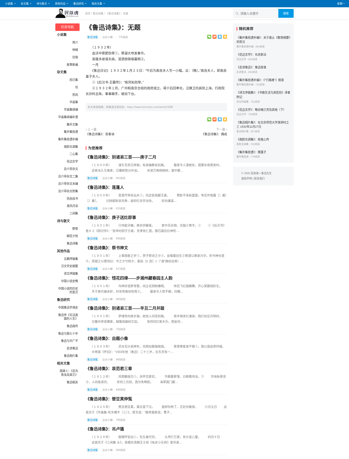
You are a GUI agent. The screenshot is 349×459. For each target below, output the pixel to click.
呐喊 (75, 49)
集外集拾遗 (71, 131)
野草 (75, 228)
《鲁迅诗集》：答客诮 (100, 134)
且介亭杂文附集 (68, 191)
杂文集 (25, 3)
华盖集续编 (71, 109)
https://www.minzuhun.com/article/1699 (150, 106)
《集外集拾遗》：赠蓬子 (251, 152)
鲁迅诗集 (98, 13)
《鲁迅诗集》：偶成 (214, 134)
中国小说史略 (69, 281)
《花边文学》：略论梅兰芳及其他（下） (261, 109)
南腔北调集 (71, 146)
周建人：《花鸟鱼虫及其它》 (69, 372)
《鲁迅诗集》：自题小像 (107, 338)
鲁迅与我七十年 (68, 333)
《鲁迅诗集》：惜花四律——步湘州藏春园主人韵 (129, 278)
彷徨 (75, 57)
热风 (75, 94)
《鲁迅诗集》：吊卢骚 (105, 429)
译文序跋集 (71, 273)
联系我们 (259, 178)
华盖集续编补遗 (68, 117)
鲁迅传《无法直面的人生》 (68, 316)
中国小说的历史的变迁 (68, 290)
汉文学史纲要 (69, 266)
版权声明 (246, 178)
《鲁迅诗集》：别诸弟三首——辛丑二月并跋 (125, 308)
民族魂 (255, 173)
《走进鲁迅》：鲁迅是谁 (251, 67)
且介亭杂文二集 (68, 176)
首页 (87, 13)
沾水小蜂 (108, 37)
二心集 (73, 154)
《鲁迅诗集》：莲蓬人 (105, 187)
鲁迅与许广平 (69, 340)
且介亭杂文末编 (68, 183)
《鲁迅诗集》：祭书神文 (107, 248)
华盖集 (73, 102)
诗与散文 (42, 3)
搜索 (286, 13)
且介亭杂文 (71, 169)
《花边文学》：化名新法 (251, 54)
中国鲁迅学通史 (68, 307)
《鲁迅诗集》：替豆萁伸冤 (109, 399)
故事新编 (72, 64)
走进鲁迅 (72, 348)
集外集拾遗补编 (68, 139)
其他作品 (60, 3)
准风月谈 (72, 205)
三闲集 (73, 213)
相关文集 (97, 3)
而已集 (73, 79)
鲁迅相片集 (71, 355)
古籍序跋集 (71, 258)
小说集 (9, 3)
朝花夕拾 (72, 236)
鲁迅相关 (72, 382)
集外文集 (72, 124)
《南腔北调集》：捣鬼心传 (253, 139)
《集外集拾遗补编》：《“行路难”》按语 (260, 80)
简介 (75, 42)
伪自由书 (72, 198)
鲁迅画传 (72, 326)
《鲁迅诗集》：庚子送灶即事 (111, 217)
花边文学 (72, 161)
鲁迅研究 (78, 3)
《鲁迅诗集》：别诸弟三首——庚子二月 (121, 157)
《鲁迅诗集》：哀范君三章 (109, 368)
